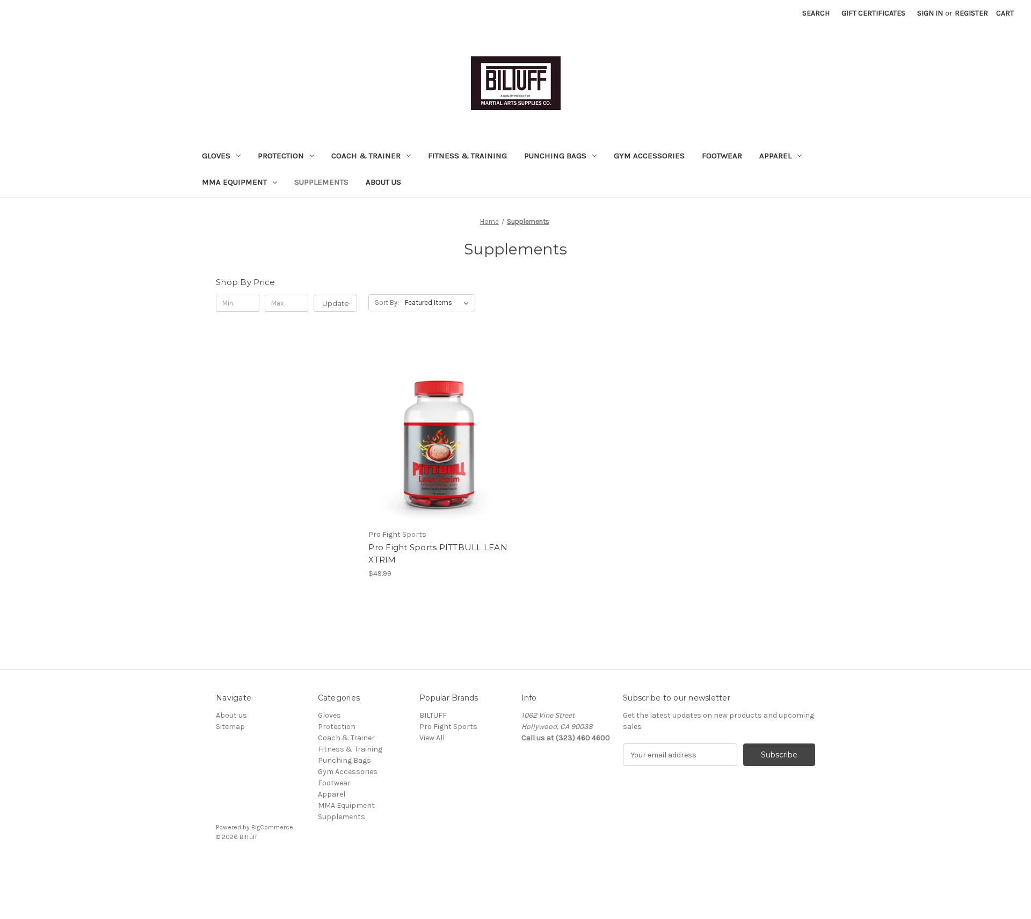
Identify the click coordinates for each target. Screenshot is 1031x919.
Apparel (775, 156)
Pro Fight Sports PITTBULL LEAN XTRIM (437, 553)
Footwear (722, 156)
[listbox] (439, 303)
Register (971, 13)
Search (816, 13)
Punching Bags (555, 156)
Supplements (321, 182)
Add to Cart (439, 449)
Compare (435, 430)
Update (335, 303)
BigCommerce (272, 827)
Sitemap (230, 726)
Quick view (437, 411)
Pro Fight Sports (448, 726)
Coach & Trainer (366, 156)
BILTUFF (433, 715)
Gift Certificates (873, 13)
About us (383, 182)
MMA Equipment (234, 182)
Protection (281, 156)
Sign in (930, 13)
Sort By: (387, 302)
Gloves (216, 156)
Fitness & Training (467, 156)
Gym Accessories (649, 156)
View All (432, 737)
